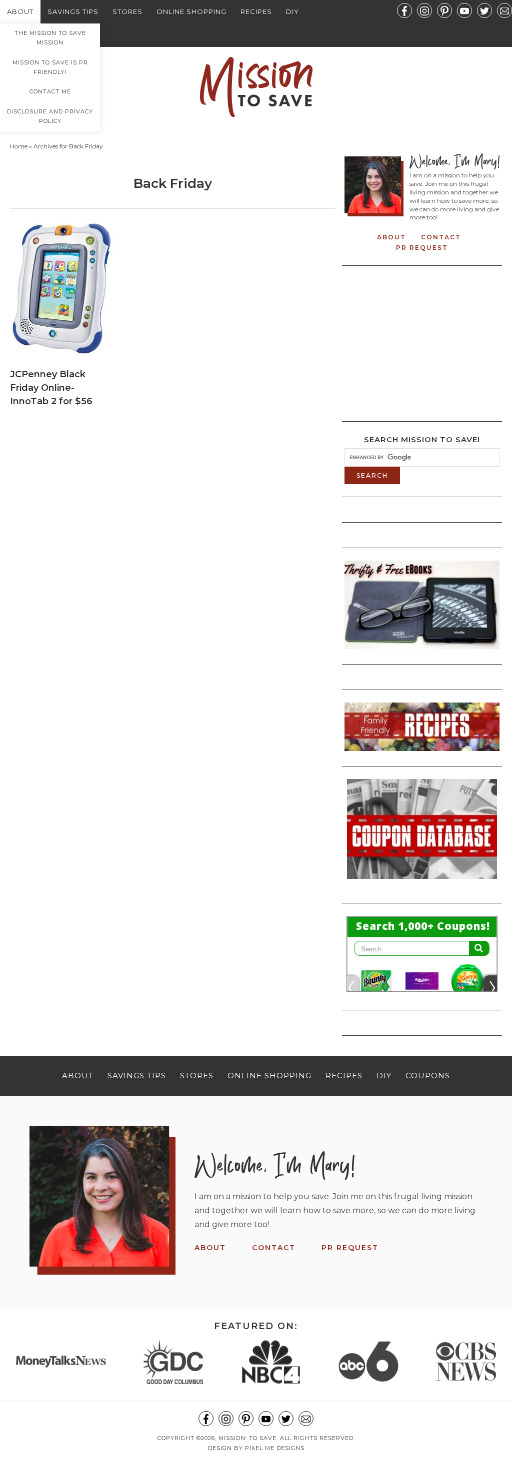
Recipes (256, 11)
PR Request (422, 247)
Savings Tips (73, 11)
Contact (441, 237)
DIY (292, 11)
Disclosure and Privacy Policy (50, 116)
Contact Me (50, 91)
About (20, 11)
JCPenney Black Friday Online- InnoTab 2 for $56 (51, 388)
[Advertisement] (428, 340)
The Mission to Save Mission (50, 37)
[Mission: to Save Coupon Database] (422, 881)
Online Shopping (191, 11)
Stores (127, 11)
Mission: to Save (255, 87)
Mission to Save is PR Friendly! (50, 67)
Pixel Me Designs (274, 1448)
